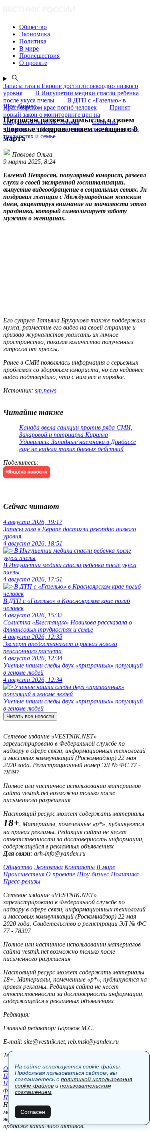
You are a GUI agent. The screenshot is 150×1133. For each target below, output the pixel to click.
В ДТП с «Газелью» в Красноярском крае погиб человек (64, 104)
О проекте (60, 874)
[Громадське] (75, 10)
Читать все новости (30, 716)
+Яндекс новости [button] (27, 472)
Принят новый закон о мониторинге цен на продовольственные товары (66, 114)
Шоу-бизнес (93, 874)
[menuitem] (83, 27)
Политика (125, 874)
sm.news (45, 390)
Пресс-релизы (21, 881)
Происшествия (23, 874)
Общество (17, 867)
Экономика (48, 867)
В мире (105, 867)
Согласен (32, 1112)
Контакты (79, 867)
